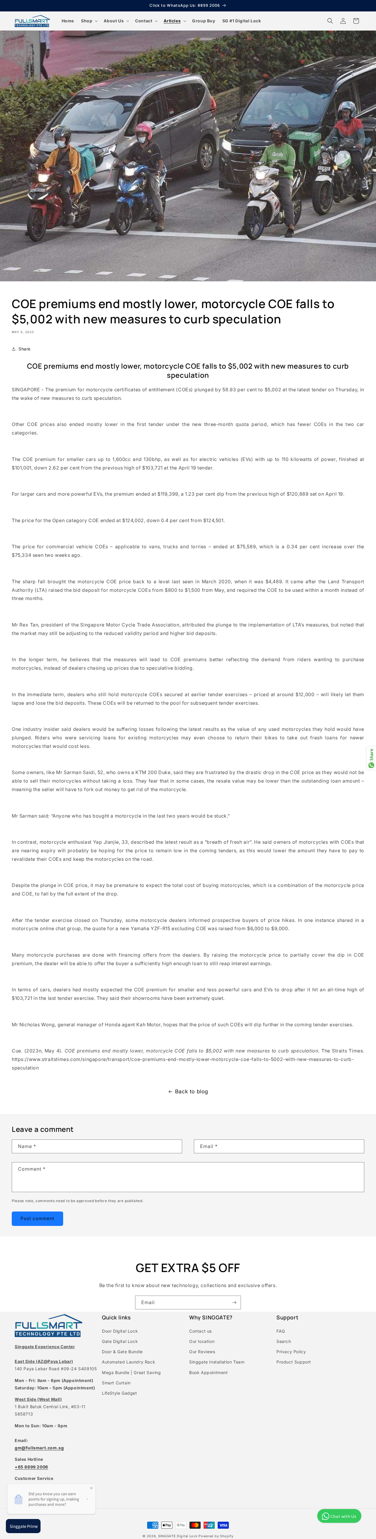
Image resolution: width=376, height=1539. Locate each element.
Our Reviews (202, 1351)
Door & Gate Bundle (122, 1351)
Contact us (200, 1331)
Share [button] (25, 348)
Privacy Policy (291, 1351)
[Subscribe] (234, 1302)
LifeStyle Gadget (119, 1393)
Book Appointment (208, 1372)
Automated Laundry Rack (128, 1361)
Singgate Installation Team (217, 1361)
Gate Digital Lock (120, 1341)
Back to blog (191, 1091)
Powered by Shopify (216, 1536)
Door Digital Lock (120, 1331)
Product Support (293, 1361)
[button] (89, 21)
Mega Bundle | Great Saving (131, 1372)
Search (283, 1341)
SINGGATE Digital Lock (178, 1536)
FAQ (280, 1331)
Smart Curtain (116, 1382)
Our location (201, 1341)
